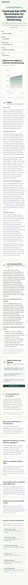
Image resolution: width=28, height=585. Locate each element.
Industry (3, 47)
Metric (2, 31)
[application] (14, 82)
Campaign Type (5, 42)
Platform (3, 36)
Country (3, 53)
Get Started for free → (14, 386)
